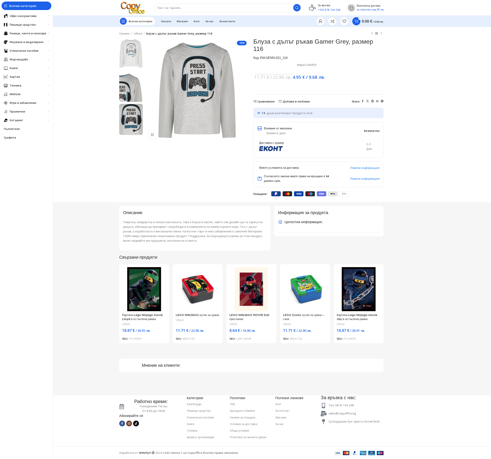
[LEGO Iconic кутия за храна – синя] (305, 289)
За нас (279, 424)
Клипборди (194, 404)
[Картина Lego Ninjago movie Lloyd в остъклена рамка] (144, 289)
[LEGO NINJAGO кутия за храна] (198, 289)
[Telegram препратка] (382, 101)
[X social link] (367, 101)
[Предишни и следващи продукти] (372, 33)
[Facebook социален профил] (362, 101)
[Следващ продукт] (381, 33)
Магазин (280, 417)
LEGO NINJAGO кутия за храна (197, 315)
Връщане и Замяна (242, 410)
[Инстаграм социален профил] (129, 423)
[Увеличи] (152, 135)
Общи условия (239, 430)
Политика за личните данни (248, 437)
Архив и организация (200, 437)
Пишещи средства (198, 410)
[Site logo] (132, 7)
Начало (124, 33)
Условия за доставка (243, 424)
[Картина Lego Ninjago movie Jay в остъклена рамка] (359, 289)
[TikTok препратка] (136, 423)
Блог (278, 404)
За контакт (282, 410)
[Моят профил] (320, 21)
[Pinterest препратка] (372, 101)
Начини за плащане (242, 417)
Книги (190, 424)
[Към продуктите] (376, 33)
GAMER (311, 65)
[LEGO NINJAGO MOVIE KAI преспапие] (251, 289)
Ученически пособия (200, 417)
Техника (192, 430)
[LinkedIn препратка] (377, 101)
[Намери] (297, 7)
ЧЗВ (232, 404)
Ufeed (138, 33)
